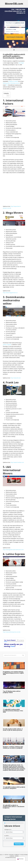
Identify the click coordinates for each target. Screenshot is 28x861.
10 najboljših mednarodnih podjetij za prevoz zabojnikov (14, 787)
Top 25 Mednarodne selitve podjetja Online (11, 691)
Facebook (12, 856)
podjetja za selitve (13, 81)
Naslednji (18, 844)
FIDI (7, 85)
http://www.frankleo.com (17, 462)
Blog (1, 854)
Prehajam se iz (7, 829)
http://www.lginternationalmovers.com (13, 549)
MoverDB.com (14, 3)
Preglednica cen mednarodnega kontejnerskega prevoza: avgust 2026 (13, 673)
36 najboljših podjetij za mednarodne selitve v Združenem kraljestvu (13, 806)
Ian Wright (21, 63)
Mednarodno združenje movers (11, 83)
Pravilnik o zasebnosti (14, 854)
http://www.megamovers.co (10, 292)
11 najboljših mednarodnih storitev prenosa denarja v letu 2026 (13, 711)
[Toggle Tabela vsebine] (7, 95)
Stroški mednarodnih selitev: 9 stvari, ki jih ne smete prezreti (12, 729)
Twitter (16, 856)
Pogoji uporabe (23, 854)
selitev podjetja (7, 344)
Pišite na (6, 854)
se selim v (6, 835)
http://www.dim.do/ (16, 378)
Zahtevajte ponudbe (14, 37)
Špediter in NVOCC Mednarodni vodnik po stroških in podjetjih (13, 747)
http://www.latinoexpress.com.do (11, 632)
